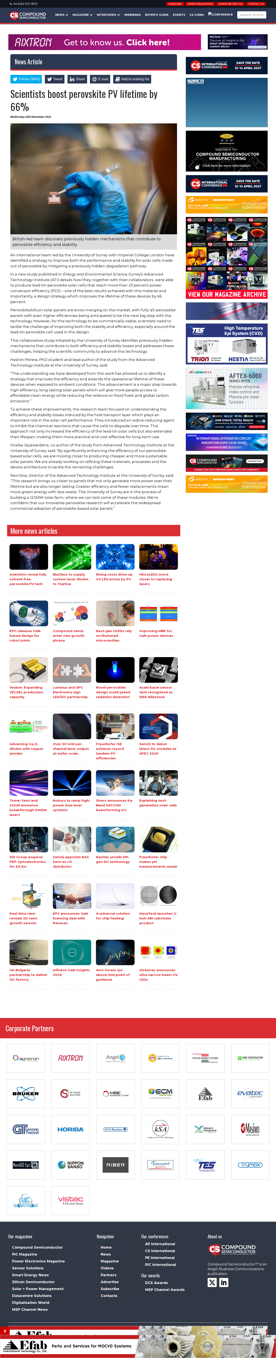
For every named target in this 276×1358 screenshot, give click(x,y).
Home (106, 1247)
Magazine (81, 14)
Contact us (256, 4)
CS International (160, 1251)
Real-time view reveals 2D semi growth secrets (23, 918)
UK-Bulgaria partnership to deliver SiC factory (28, 974)
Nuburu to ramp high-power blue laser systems (71, 805)
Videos (107, 1268)
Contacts (109, 1296)
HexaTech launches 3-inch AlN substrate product (158, 918)
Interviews (107, 14)
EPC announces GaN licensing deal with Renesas (70, 918)
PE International (160, 1258)
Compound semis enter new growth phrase (68, 635)
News (60, 14)
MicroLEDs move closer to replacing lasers (155, 579)
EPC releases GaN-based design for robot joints (25, 635)
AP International (160, 1244)
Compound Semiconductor (37, 1247)
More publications (200, 4)
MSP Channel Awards (165, 1290)
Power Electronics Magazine (38, 1261)
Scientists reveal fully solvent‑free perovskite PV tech (27, 579)
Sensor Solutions (28, 1268)
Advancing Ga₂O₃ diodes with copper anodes (26, 748)
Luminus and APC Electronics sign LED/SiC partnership (70, 692)
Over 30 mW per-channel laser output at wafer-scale (71, 748)
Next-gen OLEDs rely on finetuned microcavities (114, 635)
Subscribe (175, 4)
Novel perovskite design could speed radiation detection (113, 692)
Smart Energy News (30, 1275)
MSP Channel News (30, 1310)
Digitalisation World (30, 1303)
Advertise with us (230, 4)
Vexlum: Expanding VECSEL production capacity (26, 692)
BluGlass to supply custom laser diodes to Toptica (71, 579)
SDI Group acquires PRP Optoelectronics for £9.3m (27, 862)
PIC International (160, 1265)
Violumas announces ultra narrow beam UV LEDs (158, 974)
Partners (108, 1275)
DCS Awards (156, 1283)
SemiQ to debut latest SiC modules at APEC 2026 (157, 748)
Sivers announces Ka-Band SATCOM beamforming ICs (114, 805)
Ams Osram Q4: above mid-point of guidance (113, 974)
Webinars (132, 14)
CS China (197, 14)
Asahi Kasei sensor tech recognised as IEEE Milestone (156, 692)
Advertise (110, 1282)
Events (179, 14)
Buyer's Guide (157, 14)
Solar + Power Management (38, 1289)
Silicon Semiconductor (33, 1282)
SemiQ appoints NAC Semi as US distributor (71, 862)
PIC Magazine (24, 1254)
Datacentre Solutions (32, 1296)
